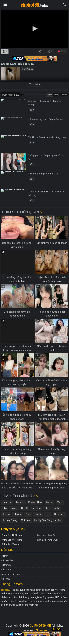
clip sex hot (7, 560)
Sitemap (41, 630)
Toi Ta (56, 508)
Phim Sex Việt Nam (11, 539)
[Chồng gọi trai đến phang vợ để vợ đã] (13, 161)
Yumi (28, 514)
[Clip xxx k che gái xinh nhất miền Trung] (13, 107)
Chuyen (17, 514)
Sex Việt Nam (27, 69)
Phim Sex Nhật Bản (11, 535)
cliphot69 (5, 589)
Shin (47, 508)
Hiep (47, 514)
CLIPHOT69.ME (40, 625)
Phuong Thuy (35, 502)
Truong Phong (10, 520)
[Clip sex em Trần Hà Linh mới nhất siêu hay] (13, 197)
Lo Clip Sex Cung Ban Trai (48, 520)
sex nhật (5, 578)
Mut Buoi (25, 520)
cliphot (4, 555)
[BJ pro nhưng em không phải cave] (13, 125)
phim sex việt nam (10, 574)
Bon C (24, 508)
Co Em (49, 502)
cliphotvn (6, 565)
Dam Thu (7, 502)
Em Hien (36, 508)
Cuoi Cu (20, 502)
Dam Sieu (59, 514)
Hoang (14, 508)
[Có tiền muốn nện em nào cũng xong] (13, 143)
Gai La (38, 514)
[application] (34, 29)
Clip (5, 508)
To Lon (6, 514)
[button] (34, 29)
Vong (59, 502)
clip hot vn (6, 569)
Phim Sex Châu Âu (45, 535)
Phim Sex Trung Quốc (47, 539)
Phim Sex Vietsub (10, 544)
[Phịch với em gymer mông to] (13, 179)
